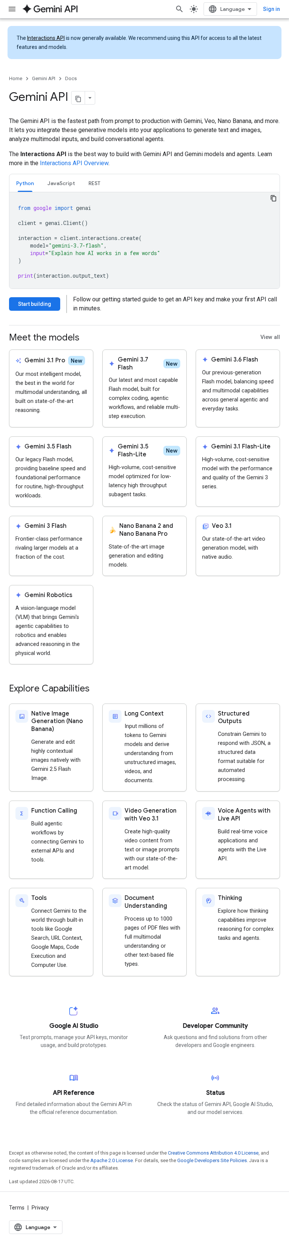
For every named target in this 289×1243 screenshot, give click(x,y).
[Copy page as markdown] (78, 97)
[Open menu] (12, 9)
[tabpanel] (144, 240)
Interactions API (46, 38)
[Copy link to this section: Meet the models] (86, 338)
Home (15, 78)
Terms (16, 1208)
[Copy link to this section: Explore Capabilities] (97, 689)
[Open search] (179, 9)
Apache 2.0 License (111, 1160)
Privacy (40, 1208)
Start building (34, 304)
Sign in (271, 9)
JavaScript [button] (61, 183)
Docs (71, 78)
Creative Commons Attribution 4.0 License (213, 1153)
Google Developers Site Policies (212, 1160)
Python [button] (25, 183)
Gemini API (43, 78)
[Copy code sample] (274, 198)
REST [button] (94, 183)
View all (270, 337)
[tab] (25, 183)
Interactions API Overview (74, 163)
